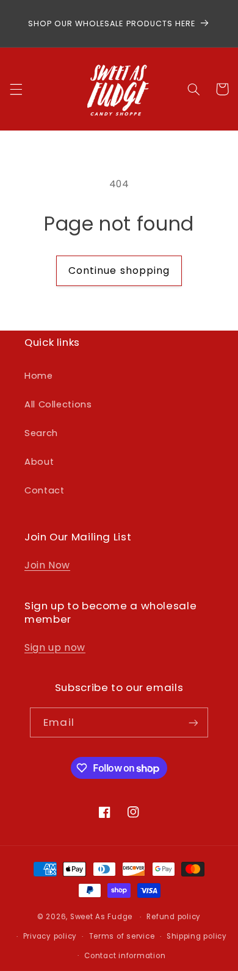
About (39, 462)
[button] (16, 89)
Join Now (47, 565)
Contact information (124, 956)
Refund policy (173, 917)
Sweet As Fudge (101, 917)
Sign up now (54, 647)
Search (41, 433)
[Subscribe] (193, 722)
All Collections (58, 404)
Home (38, 376)
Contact (44, 490)
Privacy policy (50, 936)
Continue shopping (119, 270)
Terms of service (122, 936)
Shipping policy (197, 936)
